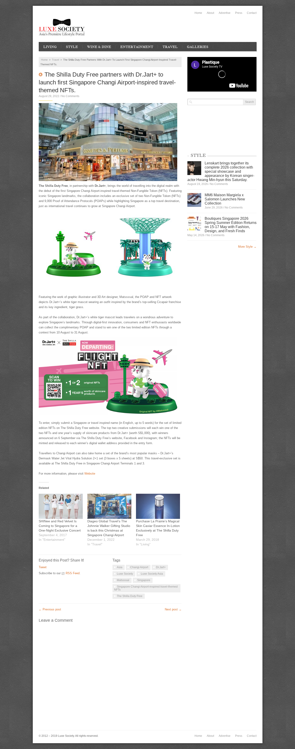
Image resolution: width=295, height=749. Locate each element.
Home (198, 13)
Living (50, 47)
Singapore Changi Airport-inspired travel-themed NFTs (146, 588)
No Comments (70, 96)
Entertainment (136, 47)
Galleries (197, 47)
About (210, 13)
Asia (119, 567)
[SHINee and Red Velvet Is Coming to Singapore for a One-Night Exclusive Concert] (61, 506)
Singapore (143, 580)
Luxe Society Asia (152, 573)
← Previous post (50, 609)
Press (238, 13)
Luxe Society (125, 573)
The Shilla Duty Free (129, 596)
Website (90, 473)
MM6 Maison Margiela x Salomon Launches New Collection (225, 199)
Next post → (173, 609)
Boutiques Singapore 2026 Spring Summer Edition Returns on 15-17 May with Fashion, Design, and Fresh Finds (231, 225)
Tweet (43, 567)
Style (72, 47)
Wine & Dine (99, 47)
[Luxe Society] (62, 27)
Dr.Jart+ (161, 567)
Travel (170, 47)
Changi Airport (139, 567)
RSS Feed (73, 573)
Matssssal (123, 580)
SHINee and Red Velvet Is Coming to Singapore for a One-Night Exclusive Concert (60, 525)
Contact (252, 13)
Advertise (224, 13)
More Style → (247, 246)
